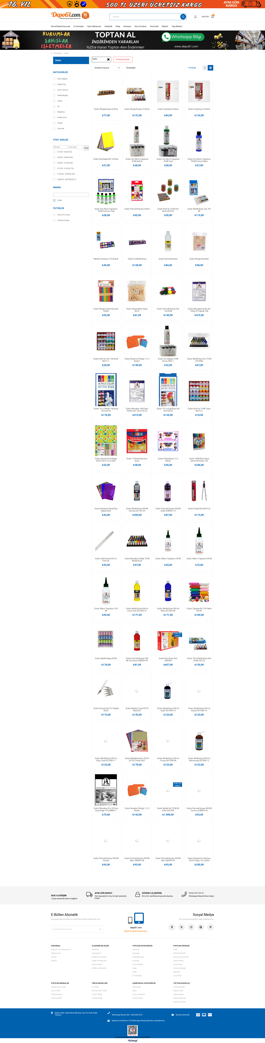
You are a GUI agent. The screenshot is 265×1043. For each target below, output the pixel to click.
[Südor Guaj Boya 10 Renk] (199, 91)
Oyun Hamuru (62, 90)
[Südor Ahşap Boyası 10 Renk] (137, 91)
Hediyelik (108, 26)
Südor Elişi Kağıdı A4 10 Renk (105, 159)
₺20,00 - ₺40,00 (65, 157)
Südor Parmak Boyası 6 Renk (137, 209)
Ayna (134, 991)
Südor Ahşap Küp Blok (199, 259)
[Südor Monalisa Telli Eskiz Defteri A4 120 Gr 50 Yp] (137, 391)
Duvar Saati (177, 964)
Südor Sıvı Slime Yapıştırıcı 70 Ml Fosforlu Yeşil (106, 210)
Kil (58, 106)
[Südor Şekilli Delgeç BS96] (106, 641)
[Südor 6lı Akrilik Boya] (137, 241)
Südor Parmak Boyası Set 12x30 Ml (168, 310)
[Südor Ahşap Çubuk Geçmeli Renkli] (106, 291)
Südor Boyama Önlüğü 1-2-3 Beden (137, 360)
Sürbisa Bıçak (56, 994)
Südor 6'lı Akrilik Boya (137, 259)
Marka (57, 187)
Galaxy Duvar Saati (58, 987)
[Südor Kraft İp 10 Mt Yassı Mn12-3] (199, 391)
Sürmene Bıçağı (179, 968)
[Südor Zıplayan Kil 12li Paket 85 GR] (199, 591)
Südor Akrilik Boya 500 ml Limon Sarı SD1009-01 (137, 609)
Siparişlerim (96, 953)
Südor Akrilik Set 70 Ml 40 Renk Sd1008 (168, 809)
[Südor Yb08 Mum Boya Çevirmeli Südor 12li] (199, 441)
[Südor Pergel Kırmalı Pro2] (199, 491)
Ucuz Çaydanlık (138, 994)
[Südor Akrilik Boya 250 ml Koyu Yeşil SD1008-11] (106, 741)
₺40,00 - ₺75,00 (65, 163)
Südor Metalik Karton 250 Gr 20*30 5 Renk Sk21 (137, 759)
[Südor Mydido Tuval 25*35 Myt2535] (137, 691)
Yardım (54, 957)
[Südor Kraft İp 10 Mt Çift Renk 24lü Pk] (168, 191)
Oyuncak (60, 128)
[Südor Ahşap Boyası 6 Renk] (106, 91)
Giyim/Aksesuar (94, 26)
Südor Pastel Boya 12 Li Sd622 (168, 460)
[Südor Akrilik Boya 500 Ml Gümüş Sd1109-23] (137, 491)
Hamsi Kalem (178, 961)
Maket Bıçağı (62, 95)
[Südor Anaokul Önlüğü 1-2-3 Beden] (137, 791)
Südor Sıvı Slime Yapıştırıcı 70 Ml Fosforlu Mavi (199, 160)
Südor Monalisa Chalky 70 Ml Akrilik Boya (137, 559)
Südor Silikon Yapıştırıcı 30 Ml (168, 558)
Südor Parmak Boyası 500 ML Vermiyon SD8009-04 (137, 659)
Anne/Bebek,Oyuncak (60, 26)
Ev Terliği (95, 987)
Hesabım (95, 949)
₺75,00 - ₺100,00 (65, 168)
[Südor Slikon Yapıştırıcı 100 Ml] (106, 591)
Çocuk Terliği (97, 994)
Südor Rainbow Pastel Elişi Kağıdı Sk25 (106, 509)
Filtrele (86, 148)
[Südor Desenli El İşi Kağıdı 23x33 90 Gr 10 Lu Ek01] (106, 441)
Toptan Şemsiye (179, 998)
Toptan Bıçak (178, 994)
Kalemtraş (61, 84)
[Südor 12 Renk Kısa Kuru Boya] (137, 441)
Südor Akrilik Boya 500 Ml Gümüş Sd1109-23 (137, 509)
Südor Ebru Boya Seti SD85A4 (168, 659)
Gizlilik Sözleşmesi (99, 957)
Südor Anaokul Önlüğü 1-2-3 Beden (137, 809)
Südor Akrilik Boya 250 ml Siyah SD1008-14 (168, 709)
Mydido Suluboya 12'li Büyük (106, 259)
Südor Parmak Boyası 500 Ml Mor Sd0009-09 (168, 859)
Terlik (134, 972)
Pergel (59, 123)
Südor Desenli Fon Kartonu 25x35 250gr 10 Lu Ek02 (199, 859)
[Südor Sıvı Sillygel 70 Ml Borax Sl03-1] (168, 341)
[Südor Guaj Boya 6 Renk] (168, 91)
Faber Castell (56, 998)
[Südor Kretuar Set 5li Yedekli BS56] (106, 691)
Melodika (61, 112)
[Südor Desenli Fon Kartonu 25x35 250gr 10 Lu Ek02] (199, 841)
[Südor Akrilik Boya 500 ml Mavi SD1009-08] (168, 591)
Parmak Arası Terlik (99, 991)
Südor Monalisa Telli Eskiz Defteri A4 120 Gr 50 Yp (137, 410)
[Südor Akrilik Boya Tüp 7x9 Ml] (199, 191)
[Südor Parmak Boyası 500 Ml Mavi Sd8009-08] (137, 841)
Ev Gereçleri (79, 26)
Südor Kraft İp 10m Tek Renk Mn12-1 (105, 360)
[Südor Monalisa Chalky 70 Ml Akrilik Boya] (137, 541)
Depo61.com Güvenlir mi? (61, 949)
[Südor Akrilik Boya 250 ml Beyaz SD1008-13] (199, 691)
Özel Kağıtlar (62, 79)
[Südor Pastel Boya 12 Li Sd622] (168, 441)
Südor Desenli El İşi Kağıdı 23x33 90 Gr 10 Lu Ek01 (106, 460)
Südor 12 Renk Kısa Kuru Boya (137, 460)
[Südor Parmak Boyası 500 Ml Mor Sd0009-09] (168, 841)
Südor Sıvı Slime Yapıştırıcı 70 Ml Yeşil (168, 160)
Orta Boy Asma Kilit (180, 957)
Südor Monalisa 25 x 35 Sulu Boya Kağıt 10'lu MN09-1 (106, 809)
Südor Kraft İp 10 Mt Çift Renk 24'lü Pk (168, 210)
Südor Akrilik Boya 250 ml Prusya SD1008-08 (168, 759)
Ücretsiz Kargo (63, 220)
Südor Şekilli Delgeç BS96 (106, 658)
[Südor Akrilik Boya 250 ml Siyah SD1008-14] (168, 691)
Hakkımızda (56, 953)
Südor (59, 200)
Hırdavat (135, 961)
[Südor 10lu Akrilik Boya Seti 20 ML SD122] (199, 641)
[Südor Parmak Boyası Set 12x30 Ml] (168, 291)
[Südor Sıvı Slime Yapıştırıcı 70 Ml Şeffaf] (137, 141)
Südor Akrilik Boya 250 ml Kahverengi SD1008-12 (199, 759)
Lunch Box (177, 976)
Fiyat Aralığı (60, 139)
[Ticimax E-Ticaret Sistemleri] (132, 1041)
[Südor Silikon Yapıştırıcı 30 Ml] (168, 541)
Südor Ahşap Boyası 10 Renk (136, 109)
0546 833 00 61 (196, 893)
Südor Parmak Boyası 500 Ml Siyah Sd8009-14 (168, 509)
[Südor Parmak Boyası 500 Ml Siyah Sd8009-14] (168, 491)
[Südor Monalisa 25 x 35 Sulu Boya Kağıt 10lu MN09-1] (106, 791)
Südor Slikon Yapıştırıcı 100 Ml (106, 609)
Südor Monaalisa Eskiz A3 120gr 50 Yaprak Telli (199, 310)
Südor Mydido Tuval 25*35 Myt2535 (137, 709)
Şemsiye (176, 972)
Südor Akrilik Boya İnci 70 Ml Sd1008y (199, 360)
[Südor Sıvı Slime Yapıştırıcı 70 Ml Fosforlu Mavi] (199, 141)
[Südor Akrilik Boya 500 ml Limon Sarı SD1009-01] (137, 591)
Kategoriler (60, 72)
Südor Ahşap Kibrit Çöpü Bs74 (137, 310)
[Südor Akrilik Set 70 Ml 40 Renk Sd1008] (168, 791)
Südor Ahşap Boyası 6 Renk (106, 109)
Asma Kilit (136, 987)
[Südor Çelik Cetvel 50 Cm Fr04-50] (106, 541)
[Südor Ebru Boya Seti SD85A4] (168, 641)
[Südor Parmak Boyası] (168, 241)
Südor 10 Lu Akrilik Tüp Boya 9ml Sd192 (106, 410)
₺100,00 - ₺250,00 (66, 174)
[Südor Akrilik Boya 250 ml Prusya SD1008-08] (168, 741)
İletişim (54, 961)
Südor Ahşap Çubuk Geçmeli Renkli (106, 310)
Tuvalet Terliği (97, 998)
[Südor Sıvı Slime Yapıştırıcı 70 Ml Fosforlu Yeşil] (106, 191)
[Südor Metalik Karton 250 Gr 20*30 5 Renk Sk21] (137, 741)
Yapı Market (177, 26)
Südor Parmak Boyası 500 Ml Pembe (105, 859)
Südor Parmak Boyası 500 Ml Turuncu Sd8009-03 (199, 809)
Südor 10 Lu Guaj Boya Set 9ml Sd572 (168, 410)
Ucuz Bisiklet (137, 964)
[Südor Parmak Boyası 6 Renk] (137, 191)
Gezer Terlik (55, 991)
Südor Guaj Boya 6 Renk (168, 109)
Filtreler (58, 208)
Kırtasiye (127, 26)
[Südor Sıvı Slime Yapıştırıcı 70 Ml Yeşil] (168, 141)
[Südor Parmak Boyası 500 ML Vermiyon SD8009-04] (137, 641)
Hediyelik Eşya (138, 957)
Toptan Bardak (179, 987)
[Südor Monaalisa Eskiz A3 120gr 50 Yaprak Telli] (199, 291)
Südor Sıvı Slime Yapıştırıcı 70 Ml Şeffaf (137, 160)
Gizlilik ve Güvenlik (99, 968)
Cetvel (59, 101)
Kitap (118, 26)
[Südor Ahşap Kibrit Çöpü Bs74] (137, 291)
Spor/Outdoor (141, 26)
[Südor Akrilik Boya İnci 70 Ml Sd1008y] (199, 341)
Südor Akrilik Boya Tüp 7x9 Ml (199, 210)
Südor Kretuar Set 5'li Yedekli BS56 (106, 709)
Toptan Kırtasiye (179, 1002)
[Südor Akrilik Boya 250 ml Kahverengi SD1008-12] (199, 741)
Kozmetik (154, 26)
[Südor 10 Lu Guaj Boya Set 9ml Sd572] (168, 391)
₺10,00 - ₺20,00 (64, 152)
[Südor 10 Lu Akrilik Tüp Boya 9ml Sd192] (106, 391)
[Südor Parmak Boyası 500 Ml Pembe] (106, 841)
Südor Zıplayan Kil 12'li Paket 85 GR (199, 609)
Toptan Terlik (178, 991)
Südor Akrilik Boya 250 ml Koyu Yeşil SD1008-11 (106, 759)
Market (165, 26)
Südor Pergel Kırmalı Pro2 (199, 508)
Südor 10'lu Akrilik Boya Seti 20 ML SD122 (199, 659)
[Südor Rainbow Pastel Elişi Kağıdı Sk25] (106, 491)
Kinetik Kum (62, 117)
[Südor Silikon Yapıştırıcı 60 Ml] (199, 541)
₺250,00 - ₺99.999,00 (66, 179)
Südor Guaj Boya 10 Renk (199, 109)
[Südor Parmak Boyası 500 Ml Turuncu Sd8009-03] (199, 791)
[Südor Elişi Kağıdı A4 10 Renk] (106, 141)
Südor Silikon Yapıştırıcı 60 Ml (199, 558)
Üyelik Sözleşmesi (99, 961)
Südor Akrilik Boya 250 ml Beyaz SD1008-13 (199, 709)
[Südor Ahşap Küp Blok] (199, 241)
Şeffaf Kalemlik (179, 953)
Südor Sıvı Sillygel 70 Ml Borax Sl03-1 (168, 360)
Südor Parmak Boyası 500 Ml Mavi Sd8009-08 (136, 859)
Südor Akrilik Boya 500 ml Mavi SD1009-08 (168, 609)
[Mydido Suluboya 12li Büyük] (106, 241)
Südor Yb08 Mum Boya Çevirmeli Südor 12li (199, 460)
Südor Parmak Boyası (168, 259)
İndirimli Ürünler (63, 215)
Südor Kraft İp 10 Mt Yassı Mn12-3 (199, 410)
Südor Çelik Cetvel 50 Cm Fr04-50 (106, 559)
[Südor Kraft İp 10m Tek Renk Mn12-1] (106, 341)
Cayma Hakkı (97, 964)
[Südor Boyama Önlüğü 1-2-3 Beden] (137, 341)
